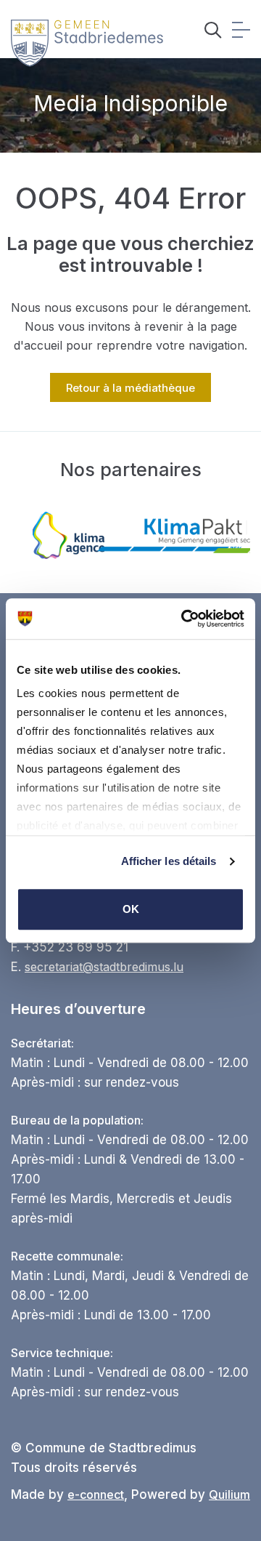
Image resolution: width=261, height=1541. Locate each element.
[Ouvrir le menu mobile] (241, 31)
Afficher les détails (169, 861)
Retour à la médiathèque (130, 388)
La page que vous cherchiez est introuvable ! (130, 254)
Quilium (229, 1494)
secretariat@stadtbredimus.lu (104, 966)
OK (131, 909)
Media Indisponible (130, 103)
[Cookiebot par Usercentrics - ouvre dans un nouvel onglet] (184, 618)
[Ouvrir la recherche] (212, 31)
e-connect (95, 1494)
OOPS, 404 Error (130, 198)
